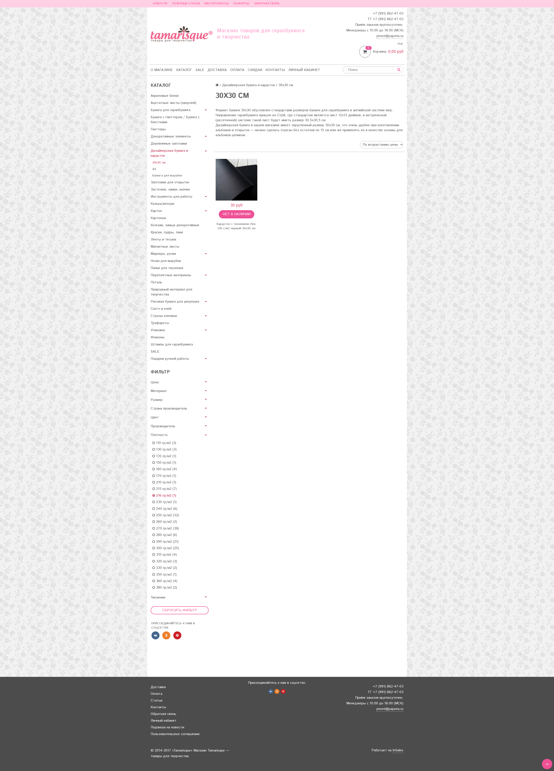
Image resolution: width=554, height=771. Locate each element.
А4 (154, 169)
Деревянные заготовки (169, 143)
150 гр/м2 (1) (165, 462)
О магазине (162, 70)
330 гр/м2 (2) (166, 567)
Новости (160, 4)
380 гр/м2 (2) (166, 587)
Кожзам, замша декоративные (175, 225)
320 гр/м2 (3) (166, 561)
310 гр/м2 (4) (166, 554)
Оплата (237, 70)
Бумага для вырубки (167, 175)
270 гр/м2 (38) (167, 528)
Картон (156, 210)
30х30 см (159, 162)
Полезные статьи (186, 4)
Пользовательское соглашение (175, 734)
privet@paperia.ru (390, 36)
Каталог (184, 70)
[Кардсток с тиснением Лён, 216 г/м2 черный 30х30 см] (236, 180)
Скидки (255, 70)
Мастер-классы (217, 4)
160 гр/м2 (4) (166, 469)
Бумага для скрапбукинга (170, 110)
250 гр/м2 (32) (167, 515)
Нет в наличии (236, 214)
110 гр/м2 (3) (165, 442)
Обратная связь (267, 4)
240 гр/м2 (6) (166, 508)
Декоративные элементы (171, 136)
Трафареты (160, 323)
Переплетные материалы (171, 275)
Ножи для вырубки (166, 260)
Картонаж (158, 218)
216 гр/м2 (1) (165, 495)
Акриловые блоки (165, 95)
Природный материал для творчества (171, 292)
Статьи (156, 700)
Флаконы (157, 337)
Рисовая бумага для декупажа (175, 301)
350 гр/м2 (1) (166, 574)
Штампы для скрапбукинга (172, 344)
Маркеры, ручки (163, 253)
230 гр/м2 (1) (166, 502)
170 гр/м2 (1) (165, 475)
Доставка (217, 70)
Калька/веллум (162, 203)
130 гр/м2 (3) (166, 449)
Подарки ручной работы (170, 358)
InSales (398, 750)
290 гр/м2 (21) (167, 541)
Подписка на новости (167, 727)
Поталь (156, 282)
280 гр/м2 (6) (166, 534)
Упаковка (158, 330)
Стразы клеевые (164, 315)
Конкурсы (241, 4)
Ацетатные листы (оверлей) (173, 102)
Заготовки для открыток (170, 182)
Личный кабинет (304, 70)
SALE (199, 70)
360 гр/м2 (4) (166, 581)
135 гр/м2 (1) (165, 456)
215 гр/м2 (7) (166, 488)
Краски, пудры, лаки (167, 232)
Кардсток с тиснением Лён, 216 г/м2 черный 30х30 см (236, 226)
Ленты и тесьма (163, 239)
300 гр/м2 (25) (167, 548)
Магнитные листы (165, 246)
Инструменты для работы (171, 196)
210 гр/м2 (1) (165, 482)
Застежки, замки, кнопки (170, 189)
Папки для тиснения (167, 268)
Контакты (275, 70)
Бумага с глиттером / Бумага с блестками (175, 120)
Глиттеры (158, 129)
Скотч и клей (161, 308)
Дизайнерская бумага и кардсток (169, 153)
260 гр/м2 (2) (166, 521)
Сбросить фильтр (179, 610)
